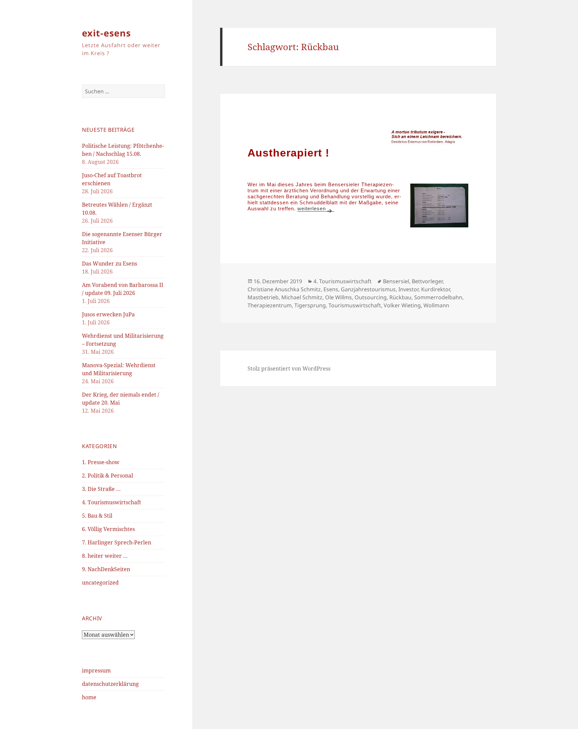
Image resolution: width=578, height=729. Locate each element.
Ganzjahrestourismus (368, 289)
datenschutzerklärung (110, 684)
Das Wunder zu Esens (109, 263)
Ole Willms (338, 297)
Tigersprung (310, 305)
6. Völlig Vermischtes (108, 529)
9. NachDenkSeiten (106, 569)
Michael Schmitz (301, 297)
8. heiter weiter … (105, 555)
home (89, 697)
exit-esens (106, 33)
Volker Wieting (402, 305)
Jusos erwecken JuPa (108, 314)
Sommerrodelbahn (438, 297)
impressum (96, 670)
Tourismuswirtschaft (354, 305)
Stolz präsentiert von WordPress (289, 368)
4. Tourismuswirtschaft (111, 502)
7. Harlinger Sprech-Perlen (116, 542)
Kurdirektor (435, 289)
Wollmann (436, 305)
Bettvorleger (427, 281)
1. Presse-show (100, 462)
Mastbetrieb (263, 297)
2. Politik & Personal (107, 475)
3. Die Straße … (101, 489)
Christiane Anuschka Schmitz (284, 289)
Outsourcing (371, 297)
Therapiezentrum (270, 305)
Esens (330, 289)
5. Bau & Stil (97, 515)
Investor (408, 289)
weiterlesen (315, 208)
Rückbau (400, 297)
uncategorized (100, 582)
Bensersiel (396, 281)
